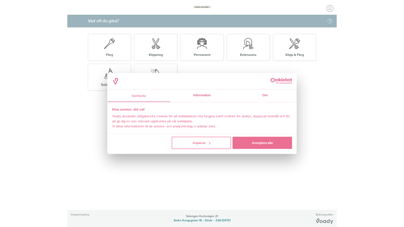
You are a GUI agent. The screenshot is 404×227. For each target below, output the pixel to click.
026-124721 (223, 220)
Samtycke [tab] (139, 95)
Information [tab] (202, 95)
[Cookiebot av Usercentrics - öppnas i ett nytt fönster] (273, 81)
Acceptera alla (262, 143)
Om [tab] (265, 95)
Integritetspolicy (80, 214)
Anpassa (199, 143)
